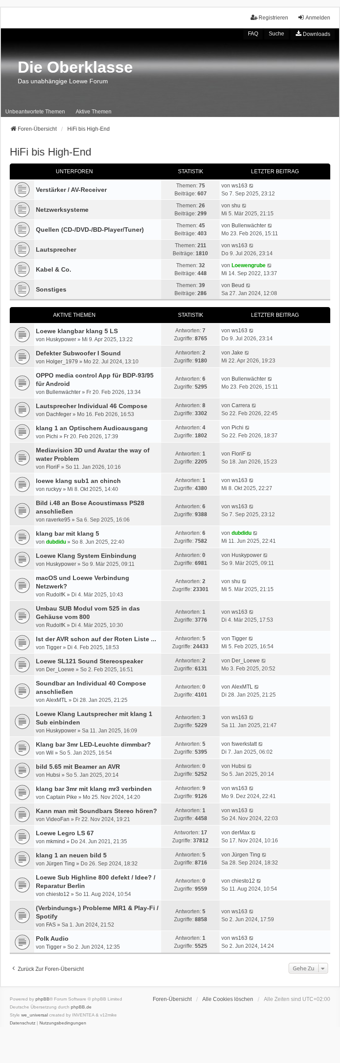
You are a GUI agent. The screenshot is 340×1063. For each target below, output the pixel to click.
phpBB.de (81, 1007)
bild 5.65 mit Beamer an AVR (78, 766)
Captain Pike (61, 797)
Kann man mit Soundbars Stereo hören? (96, 810)
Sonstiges (51, 289)
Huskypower (61, 339)
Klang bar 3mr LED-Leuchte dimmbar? (93, 744)
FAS (51, 925)
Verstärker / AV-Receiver (71, 189)
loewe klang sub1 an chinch (78, 480)
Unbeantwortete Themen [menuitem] (35, 112)
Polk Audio (52, 938)
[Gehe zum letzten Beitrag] (252, 331)
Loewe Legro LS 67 (65, 833)
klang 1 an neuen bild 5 (71, 855)
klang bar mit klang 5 (67, 533)
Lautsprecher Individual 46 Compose (91, 405)
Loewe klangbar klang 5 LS (77, 331)
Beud (238, 285)
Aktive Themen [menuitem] (94, 112)
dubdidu (56, 542)
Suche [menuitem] (276, 34)
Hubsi (53, 775)
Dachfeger (58, 414)
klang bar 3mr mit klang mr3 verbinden (94, 788)
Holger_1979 (62, 361)
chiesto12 (58, 894)
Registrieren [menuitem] (273, 18)
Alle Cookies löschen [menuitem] (227, 999)
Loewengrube (249, 265)
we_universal (34, 1014)
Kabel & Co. (53, 269)
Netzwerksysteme (62, 209)
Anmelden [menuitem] (317, 18)
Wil (50, 753)
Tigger (54, 647)
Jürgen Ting (60, 864)
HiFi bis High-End (50, 152)
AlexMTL (56, 700)
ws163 (239, 186)
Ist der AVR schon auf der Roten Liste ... (96, 638)
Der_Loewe (60, 669)
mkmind (55, 841)
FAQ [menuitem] (253, 34)
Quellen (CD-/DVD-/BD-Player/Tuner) (90, 229)
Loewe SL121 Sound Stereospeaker (89, 661)
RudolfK (56, 595)
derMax (241, 832)
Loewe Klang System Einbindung (86, 555)
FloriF (53, 467)
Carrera (241, 405)
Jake (237, 353)
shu (236, 205)
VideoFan (58, 819)
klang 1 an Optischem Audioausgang (92, 428)
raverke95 (58, 520)
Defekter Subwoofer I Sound (78, 353)
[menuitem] (312, 34)
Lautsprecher (56, 249)
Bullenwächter (249, 225)
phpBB (42, 999)
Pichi (52, 436)
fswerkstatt (244, 744)
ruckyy (54, 489)
